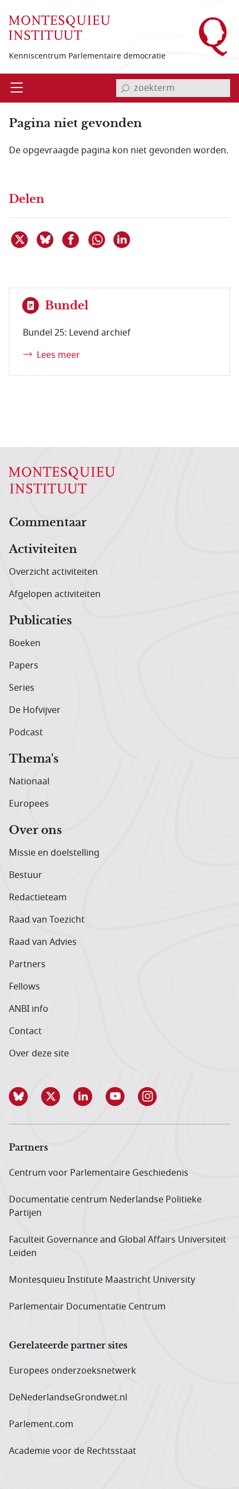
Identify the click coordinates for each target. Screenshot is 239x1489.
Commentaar (48, 523)
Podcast (26, 732)
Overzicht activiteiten (53, 572)
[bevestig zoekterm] (125, 88)
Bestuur (25, 875)
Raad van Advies (43, 942)
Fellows (24, 986)
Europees (29, 804)
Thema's (33, 759)
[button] (25, 1096)
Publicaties (40, 621)
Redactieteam (38, 897)
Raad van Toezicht (46, 920)
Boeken (25, 643)
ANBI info (28, 1009)
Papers (23, 665)
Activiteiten (43, 549)
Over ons (35, 830)
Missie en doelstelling (54, 853)
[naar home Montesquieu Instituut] (59, 27)
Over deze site (39, 1053)
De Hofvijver (35, 710)
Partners (27, 964)
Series (21, 688)
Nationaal (29, 781)
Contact (25, 1031)
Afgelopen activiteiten (55, 594)
